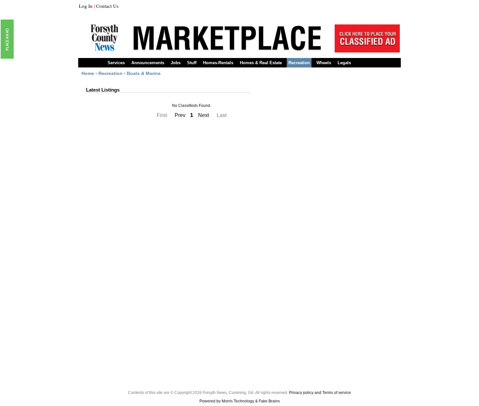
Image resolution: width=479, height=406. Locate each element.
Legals (344, 62)
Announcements (147, 62)
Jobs (176, 62)
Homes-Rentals (218, 62)
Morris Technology (238, 401)
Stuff (191, 62)
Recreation (299, 62)
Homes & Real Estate (261, 62)
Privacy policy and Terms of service (320, 392)
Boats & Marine (144, 73)
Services (116, 62)
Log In (86, 6)
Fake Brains (269, 401)
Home (87, 73)
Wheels (323, 62)
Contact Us (107, 6)
